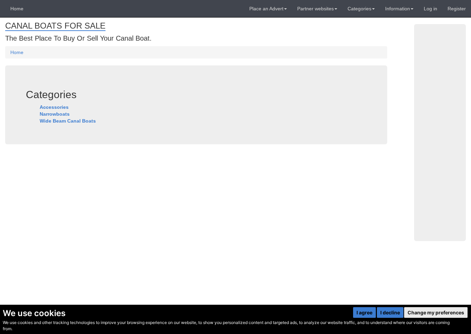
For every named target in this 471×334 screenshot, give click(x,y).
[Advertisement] (440, 132)
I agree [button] (364, 312)
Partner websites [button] (315, 8)
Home (16, 8)
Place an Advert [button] (266, 8)
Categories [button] (359, 8)
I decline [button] (390, 312)
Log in (430, 8)
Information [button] (397, 8)
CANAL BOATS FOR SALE (55, 25)
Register (457, 8)
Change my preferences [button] (436, 312)
